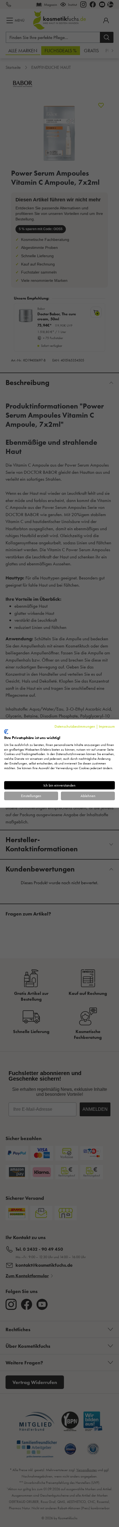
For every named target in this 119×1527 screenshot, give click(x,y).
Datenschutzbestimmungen (75, 726)
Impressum (107, 726)
